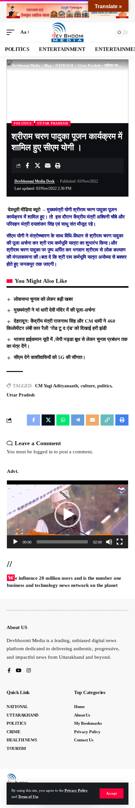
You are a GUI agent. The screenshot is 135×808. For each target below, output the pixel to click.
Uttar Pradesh (52, 123)
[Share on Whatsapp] (62, 420)
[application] (67, 514)
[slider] (62, 541)
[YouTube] (18, 671)
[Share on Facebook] (27, 165)
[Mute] (109, 542)
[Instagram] (29, 671)
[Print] (57, 165)
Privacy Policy (76, 790)
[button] (112, 793)
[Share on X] (37, 165)
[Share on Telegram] (77, 420)
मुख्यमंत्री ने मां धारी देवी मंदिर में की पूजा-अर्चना (54, 310)
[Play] (15, 542)
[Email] (47, 165)
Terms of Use (28, 797)
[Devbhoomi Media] (67, 32)
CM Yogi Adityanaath (56, 385)
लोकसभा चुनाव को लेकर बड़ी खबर (43, 299)
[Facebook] (9, 671)
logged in (43, 451)
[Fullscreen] (119, 542)
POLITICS (23, 123)
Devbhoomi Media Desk (34, 181)
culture (88, 385)
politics (104, 385)
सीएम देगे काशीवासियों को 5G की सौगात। (50, 357)
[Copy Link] (107, 420)
